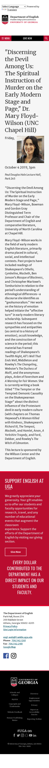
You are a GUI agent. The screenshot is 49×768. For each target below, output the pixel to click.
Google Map (9, 647)
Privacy (34, 705)
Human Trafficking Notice (15, 719)
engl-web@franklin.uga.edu (17, 637)
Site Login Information (14, 629)
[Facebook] (14, 735)
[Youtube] (30, 735)
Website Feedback (14, 712)
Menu (7, 38)
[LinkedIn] (34, 735)
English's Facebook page (6, 655)
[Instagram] (22, 735)
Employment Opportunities (34, 699)
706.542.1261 (19, 640)
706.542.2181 (15, 643)
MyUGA (15, 699)
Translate (12, 9)
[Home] (24, 22)
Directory (34, 694)
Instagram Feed (13, 655)
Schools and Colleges (15, 693)
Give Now (27, 38)
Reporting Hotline (34, 719)
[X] (18, 735)
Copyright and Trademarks (15, 705)
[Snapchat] (26, 735)
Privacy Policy (10, 626)
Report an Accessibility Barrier (34, 712)
